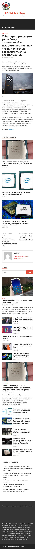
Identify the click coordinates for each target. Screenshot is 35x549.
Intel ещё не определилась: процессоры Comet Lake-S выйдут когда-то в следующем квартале (17, 163)
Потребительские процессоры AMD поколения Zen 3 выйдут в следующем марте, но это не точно (22, 441)
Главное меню (9, 27)
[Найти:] (17, 272)
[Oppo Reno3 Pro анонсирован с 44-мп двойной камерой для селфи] (7, 323)
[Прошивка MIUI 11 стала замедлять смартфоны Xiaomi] (17, 296)
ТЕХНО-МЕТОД (14, 13)
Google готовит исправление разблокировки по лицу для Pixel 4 (22, 345)
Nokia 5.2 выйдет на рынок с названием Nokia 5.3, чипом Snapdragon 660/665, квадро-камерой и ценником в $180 (17, 468)
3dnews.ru (11, 129)
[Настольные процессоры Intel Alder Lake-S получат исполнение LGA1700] (17, 190)
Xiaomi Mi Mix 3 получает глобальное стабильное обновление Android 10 (21, 355)
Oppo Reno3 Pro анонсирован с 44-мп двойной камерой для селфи (22, 319)
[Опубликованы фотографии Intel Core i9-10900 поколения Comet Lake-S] (7, 455)
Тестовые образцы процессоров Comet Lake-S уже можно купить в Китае (22, 430)
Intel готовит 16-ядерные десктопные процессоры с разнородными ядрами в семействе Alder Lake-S (15, 223)
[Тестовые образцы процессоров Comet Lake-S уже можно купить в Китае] (7, 435)
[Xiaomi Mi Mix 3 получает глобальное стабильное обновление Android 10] (7, 359)
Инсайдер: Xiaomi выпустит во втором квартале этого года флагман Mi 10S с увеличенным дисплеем (17, 475)
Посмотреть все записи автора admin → (21, 257)
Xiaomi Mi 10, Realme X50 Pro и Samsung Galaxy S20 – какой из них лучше (22, 328)
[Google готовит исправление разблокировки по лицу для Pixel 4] (7, 350)
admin (11, 57)
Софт (3, 298)
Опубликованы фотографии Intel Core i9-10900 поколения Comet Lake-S (22, 451)
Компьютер (5, 33)
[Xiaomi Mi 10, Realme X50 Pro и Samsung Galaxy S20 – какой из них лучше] (7, 333)
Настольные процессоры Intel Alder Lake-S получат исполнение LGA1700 (16, 193)
